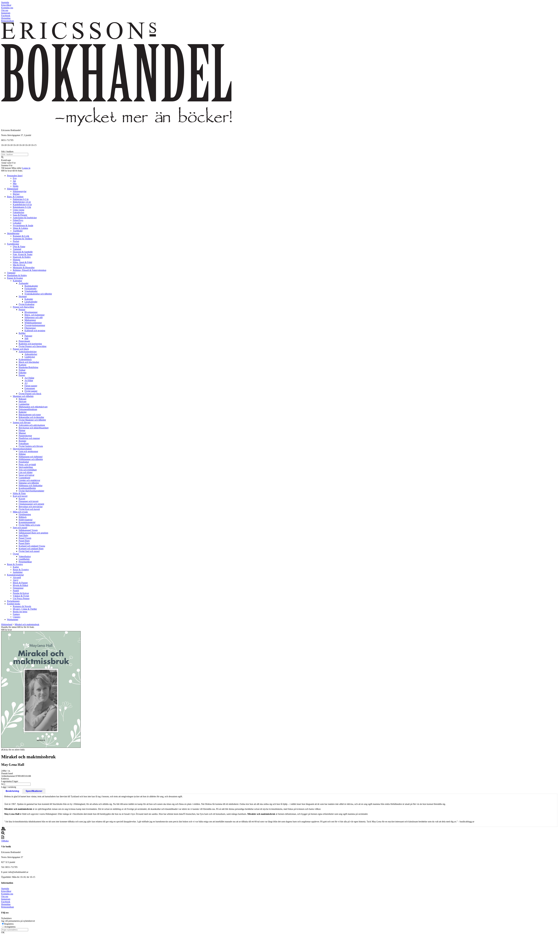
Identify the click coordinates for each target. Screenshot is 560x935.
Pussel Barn (24, 540)
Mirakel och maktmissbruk (27, 624)
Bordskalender (31, 286)
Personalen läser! (15, 175)
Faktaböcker (18, 212)
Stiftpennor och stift (33, 317)
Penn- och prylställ (27, 464)
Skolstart (23, 296)
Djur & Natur (19, 246)
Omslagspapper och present (31, 504)
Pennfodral (24, 462)
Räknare (22, 399)
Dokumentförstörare (28, 409)
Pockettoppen (13, 601)
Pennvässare (24, 341)
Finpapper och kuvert (28, 501)
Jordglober (18, 572)
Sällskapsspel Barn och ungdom (33, 533)
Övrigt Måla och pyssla (29, 525)
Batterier (23, 412)
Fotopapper (29, 388)
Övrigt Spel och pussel (29, 551)
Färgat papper (30, 385)
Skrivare (22, 401)
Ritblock (23, 517)
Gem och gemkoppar (28, 451)
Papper (22, 375)
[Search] (2, 157)
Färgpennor (18, 588)
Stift (26, 338)
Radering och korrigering (30, 343)
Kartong (22, 364)
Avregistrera (9, 927)
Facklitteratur (13, 244)
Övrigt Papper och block (30, 393)
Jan (14, 181)
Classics (16, 617)
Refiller (22, 333)
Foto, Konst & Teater (22, 254)
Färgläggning (25, 514)
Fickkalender (30, 288)
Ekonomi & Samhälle (23, 252)
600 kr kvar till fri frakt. (12, 170)
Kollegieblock (25, 359)
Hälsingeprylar (19, 191)
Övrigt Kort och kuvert (29, 509)
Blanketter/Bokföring (28, 367)
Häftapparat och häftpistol (30, 456)
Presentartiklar (25, 561)
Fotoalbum (24, 443)
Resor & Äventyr (15, 564)
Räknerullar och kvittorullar (31, 417)
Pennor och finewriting (23, 307)
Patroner (28, 336)
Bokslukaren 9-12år (22, 207)
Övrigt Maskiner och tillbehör (32, 420)
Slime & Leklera (20, 228)
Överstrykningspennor (34, 325)
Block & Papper (20, 582)
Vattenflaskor (25, 556)
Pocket (16, 241)
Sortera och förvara (21, 422)
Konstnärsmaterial (27, 522)
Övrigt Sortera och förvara (31, 446)
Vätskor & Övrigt (21, 596)
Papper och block (21, 349)
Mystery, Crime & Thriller (25, 609)
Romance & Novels (22, 606)
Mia (14, 183)
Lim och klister (26, 472)
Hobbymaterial (25, 519)
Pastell (16, 590)
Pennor (22, 309)
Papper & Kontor (15, 278)
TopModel (17, 231)
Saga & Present (20, 215)
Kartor (16, 567)
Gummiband (24, 477)
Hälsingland (12, 188)
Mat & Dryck (19, 265)
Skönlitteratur (13, 233)
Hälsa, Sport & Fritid (22, 262)
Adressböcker (30, 354)
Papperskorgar (25, 435)
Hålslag (22, 454)
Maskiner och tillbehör (23, 396)
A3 (25, 383)
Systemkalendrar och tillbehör (38, 294)
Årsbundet (23, 283)
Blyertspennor (30, 312)
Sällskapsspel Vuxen (28, 530)
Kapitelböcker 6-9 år (22, 204)
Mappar (22, 433)
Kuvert (22, 498)
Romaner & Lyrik (21, 236)
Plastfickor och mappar (29, 438)
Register (22, 441)
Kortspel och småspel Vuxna (32, 546)
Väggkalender (30, 291)
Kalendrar (17, 280)
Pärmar (22, 430)
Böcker (16, 194)
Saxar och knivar (26, 475)
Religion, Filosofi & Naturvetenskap (29, 270)
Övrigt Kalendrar (26, 304)
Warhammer (12, 619)
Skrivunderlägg (26, 467)
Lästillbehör (24, 559)
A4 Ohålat (29, 378)
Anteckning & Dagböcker (25, 217)
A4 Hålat (28, 380)
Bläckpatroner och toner (30, 414)
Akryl (15, 580)
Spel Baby (23, 535)
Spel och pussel (20, 527)
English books (13, 603)
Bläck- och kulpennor (34, 315)
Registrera (9, 924)
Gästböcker (29, 357)
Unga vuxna (18, 210)
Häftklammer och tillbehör (31, 459)
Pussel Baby (24, 543)
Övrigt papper (30, 391)
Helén (15, 186)
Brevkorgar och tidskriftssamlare (34, 427)
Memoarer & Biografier (24, 267)
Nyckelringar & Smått (23, 225)
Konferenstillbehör (27, 488)
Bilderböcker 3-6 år (22, 202)
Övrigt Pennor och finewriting (32, 346)
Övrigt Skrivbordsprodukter (31, 491)
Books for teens (20, 611)
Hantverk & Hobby (22, 257)
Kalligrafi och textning (34, 330)
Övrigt (16, 554)
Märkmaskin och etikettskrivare (33, 406)
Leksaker (17, 223)
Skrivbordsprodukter (22, 449)
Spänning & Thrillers (22, 238)
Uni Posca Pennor (21, 598)
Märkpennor (30, 320)
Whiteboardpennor (33, 322)
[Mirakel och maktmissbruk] (41, 689)
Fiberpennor (30, 328)
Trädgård (17, 249)
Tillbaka (5, 841)
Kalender (28, 299)
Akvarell (17, 577)
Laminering (24, 404)
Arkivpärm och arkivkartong (32, 425)
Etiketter (22, 372)
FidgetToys (18, 220)
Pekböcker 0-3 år (21, 199)
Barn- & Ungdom (15, 196)
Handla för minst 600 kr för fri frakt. (17, 628)
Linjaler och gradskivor (29, 480)
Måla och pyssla (20, 512)
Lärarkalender (30, 301)
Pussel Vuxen (25, 538)
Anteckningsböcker (28, 351)
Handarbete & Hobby (17, 275)
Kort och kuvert (20, 496)
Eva (14, 178)
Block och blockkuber (29, 362)
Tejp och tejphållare (28, 470)
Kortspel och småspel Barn (31, 548)
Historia (16, 259)
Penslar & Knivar (21, 593)
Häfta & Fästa (19, 493)
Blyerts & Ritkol (20, 585)
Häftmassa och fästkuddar (30, 485)
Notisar (22, 370)
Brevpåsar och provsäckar (31, 506)
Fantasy (16, 614)
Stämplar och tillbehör (29, 483)
